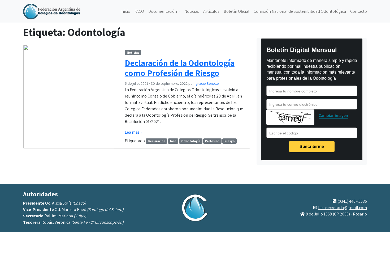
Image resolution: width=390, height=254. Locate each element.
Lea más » (133, 132)
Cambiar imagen (333, 115)
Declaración (156, 141)
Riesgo (229, 141)
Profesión (212, 141)
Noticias (191, 11)
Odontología (190, 141)
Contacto (358, 11)
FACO (139, 11)
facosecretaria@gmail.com (342, 207)
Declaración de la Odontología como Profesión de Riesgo (180, 67)
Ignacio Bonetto (207, 83)
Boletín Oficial (236, 11)
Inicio (125, 11)
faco (173, 141)
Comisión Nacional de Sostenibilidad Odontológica (300, 11)
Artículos (211, 11)
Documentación (162, 11)
